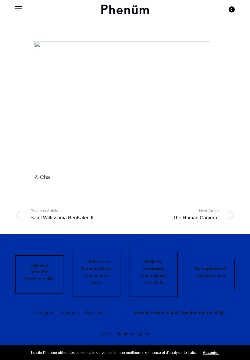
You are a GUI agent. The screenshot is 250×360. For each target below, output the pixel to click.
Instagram (45, 312)
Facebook (70, 312)
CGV (105, 333)
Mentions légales (132, 333)
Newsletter (95, 312)
